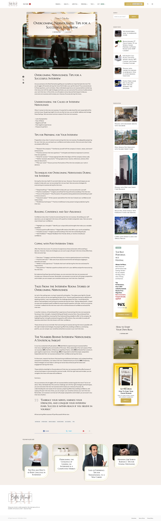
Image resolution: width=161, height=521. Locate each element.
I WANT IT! (126, 400)
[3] (118, 58)
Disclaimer (134, 518)
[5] (118, 83)
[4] (118, 70)
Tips (74, 421)
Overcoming (60, 421)
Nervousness (52, 421)
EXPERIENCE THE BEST (124, 314)
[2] (118, 43)
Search (115, 12)
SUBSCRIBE (134, 4)
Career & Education (62, 18)
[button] (147, 4)
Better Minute (23, 518)
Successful (68, 421)
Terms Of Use (142, 518)
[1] (118, 33)
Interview (37, 421)
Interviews (44, 421)
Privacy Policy (150, 518)
